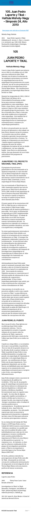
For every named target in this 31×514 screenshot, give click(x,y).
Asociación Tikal (12, 510)
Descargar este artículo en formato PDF (15, 30)
